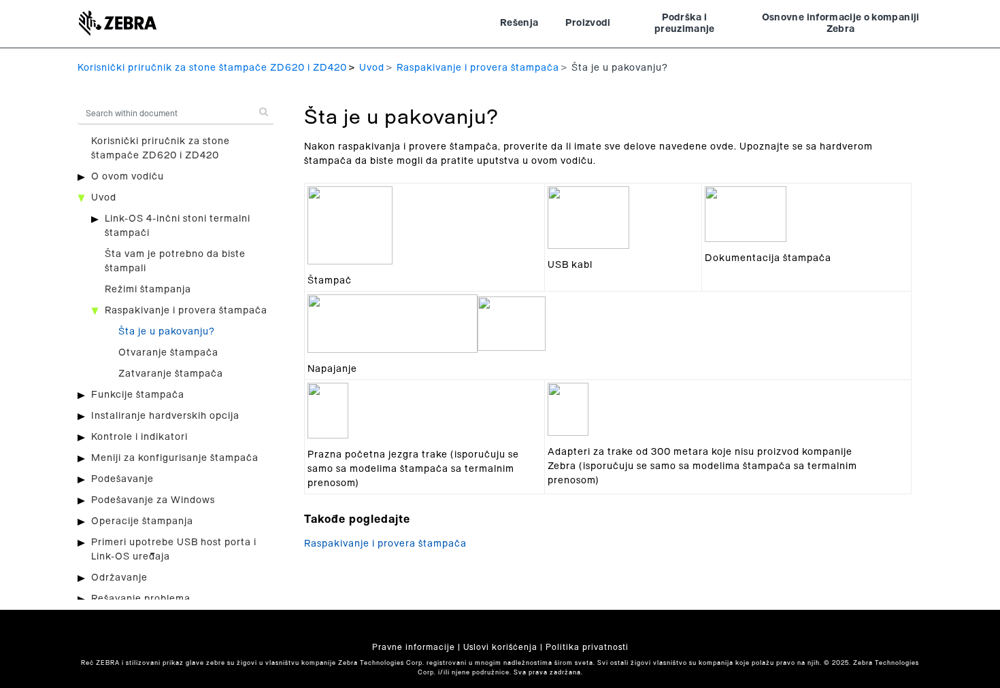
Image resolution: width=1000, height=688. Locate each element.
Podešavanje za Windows (153, 500)
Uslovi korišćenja (500, 647)
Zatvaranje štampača (170, 374)
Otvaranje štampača (168, 353)
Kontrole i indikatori (139, 437)
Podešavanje (122, 479)
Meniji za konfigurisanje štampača (175, 458)
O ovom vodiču (127, 177)
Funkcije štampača (137, 395)
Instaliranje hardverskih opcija (165, 416)
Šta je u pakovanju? (166, 332)
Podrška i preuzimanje (684, 24)
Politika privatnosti (587, 647)
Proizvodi (587, 23)
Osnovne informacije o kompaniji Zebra (841, 24)
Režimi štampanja (148, 289)
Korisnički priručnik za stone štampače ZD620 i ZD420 (212, 68)
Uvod (371, 68)
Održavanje (119, 578)
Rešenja (519, 23)
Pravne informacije (413, 647)
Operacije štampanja (142, 521)
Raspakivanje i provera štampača (478, 68)
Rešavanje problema (140, 599)
